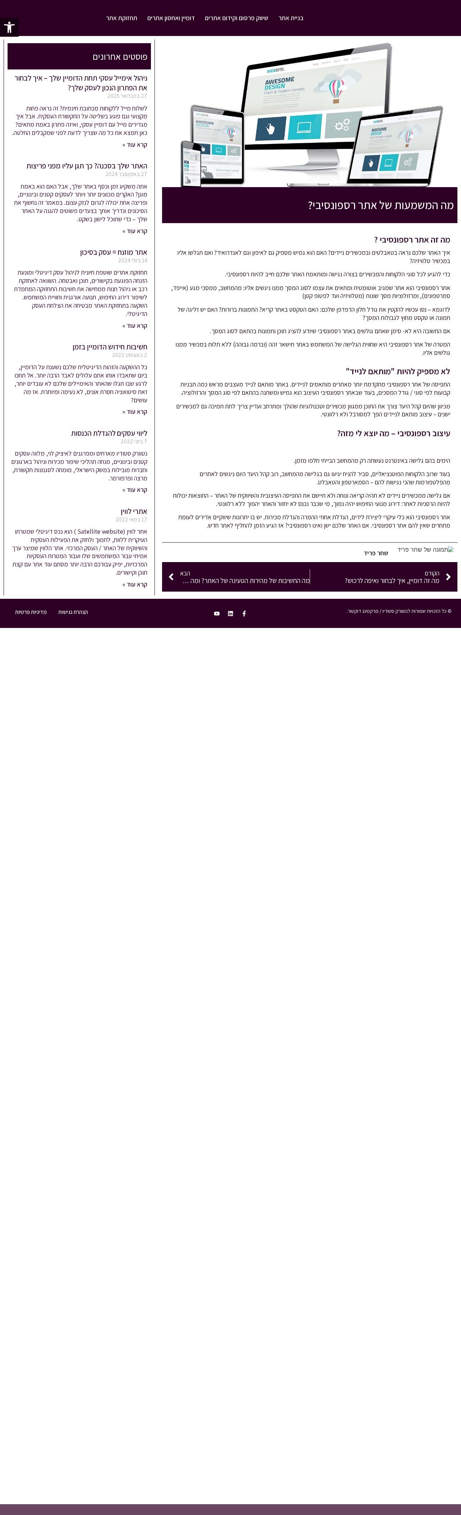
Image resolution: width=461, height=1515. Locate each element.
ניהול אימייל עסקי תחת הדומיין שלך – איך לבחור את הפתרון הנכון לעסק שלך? (80, 82)
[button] (9, 27)
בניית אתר (291, 18)
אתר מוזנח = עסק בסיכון (113, 252)
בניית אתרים (395, 684)
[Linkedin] (230, 613)
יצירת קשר (398, 777)
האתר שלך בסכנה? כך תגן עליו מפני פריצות (86, 166)
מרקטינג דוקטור (363, 610)
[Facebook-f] (244, 613)
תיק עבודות (396, 737)
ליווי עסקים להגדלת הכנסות (109, 433)
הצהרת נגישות (73, 612)
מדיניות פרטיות (31, 612)
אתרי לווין (134, 511)
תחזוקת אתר (121, 18)
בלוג (405, 751)
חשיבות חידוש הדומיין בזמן (109, 347)
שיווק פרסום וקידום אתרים (236, 18)
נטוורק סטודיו (394, 671)
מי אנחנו (400, 764)
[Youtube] (217, 613)
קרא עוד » (134, 144)
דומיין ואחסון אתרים (171, 18)
